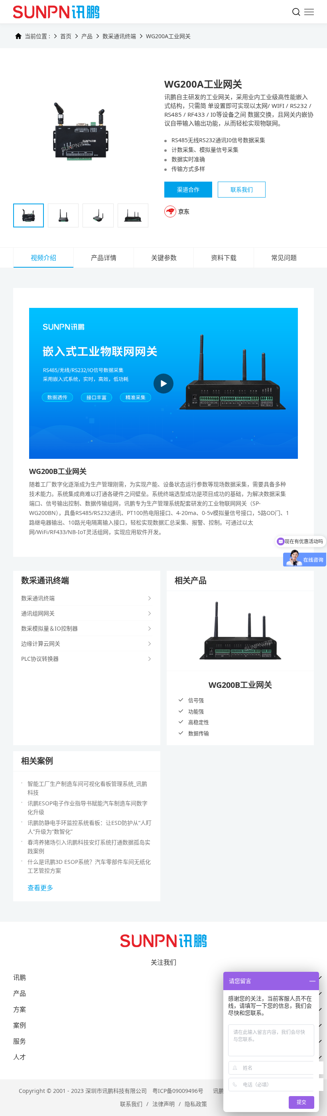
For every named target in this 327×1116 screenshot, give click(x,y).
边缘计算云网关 (40, 643)
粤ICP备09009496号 (177, 1090)
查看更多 (40, 887)
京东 (183, 211)
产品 (87, 36)
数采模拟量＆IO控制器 (49, 628)
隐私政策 (196, 1104)
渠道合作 (188, 189)
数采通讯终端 (119, 36)
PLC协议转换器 (40, 658)
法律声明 (163, 1104)
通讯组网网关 (38, 613)
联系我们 (131, 1104)
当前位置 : (37, 36)
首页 (65, 36)
